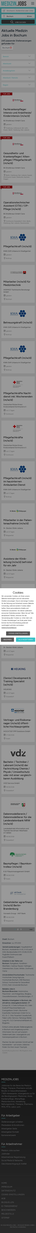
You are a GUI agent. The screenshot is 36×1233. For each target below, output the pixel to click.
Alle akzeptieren (25, 640)
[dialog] (18, 616)
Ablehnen (7, 640)
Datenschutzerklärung (9, 628)
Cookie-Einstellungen (18, 633)
